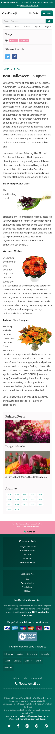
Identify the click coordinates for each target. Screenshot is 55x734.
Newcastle (8, 668)
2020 (32, 494)
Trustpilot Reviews (27, 583)
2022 (17, 494)
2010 (32, 504)
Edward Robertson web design (31, 719)
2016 (25, 499)
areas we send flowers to (32, 646)
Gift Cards (27, 554)
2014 (40, 499)
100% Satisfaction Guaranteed (27, 526)
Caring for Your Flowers (27, 546)
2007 (17, 509)
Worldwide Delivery (27, 562)
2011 (25, 504)
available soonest (29, 5)
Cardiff (7, 661)
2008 (9, 509)
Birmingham (32, 654)
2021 (25, 494)
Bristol (38, 661)
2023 (9, 494)
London (20, 654)
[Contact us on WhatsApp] (46, 725)
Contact (27, 26)
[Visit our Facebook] (18, 725)
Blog (27, 579)
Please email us (28, 683)
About (17, 26)
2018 (9, 499)
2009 (40, 504)
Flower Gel (27, 558)
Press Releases (27, 587)
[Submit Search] (49, 21)
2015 (32, 499)
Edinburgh (9, 654)
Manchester (45, 654)
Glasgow (17, 661)
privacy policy (19, 716)
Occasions (13, 40)
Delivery (7, 26)
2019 (40, 494)
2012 (17, 504)
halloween (24, 40)
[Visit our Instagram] (27, 725)
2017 (17, 499)
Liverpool (28, 661)
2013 (9, 504)
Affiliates (27, 591)
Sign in (37, 26)
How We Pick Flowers (27, 550)
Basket (35, 13)
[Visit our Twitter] (9, 725)
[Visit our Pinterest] (36, 725)
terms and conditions (39, 716)
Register (48, 26)
